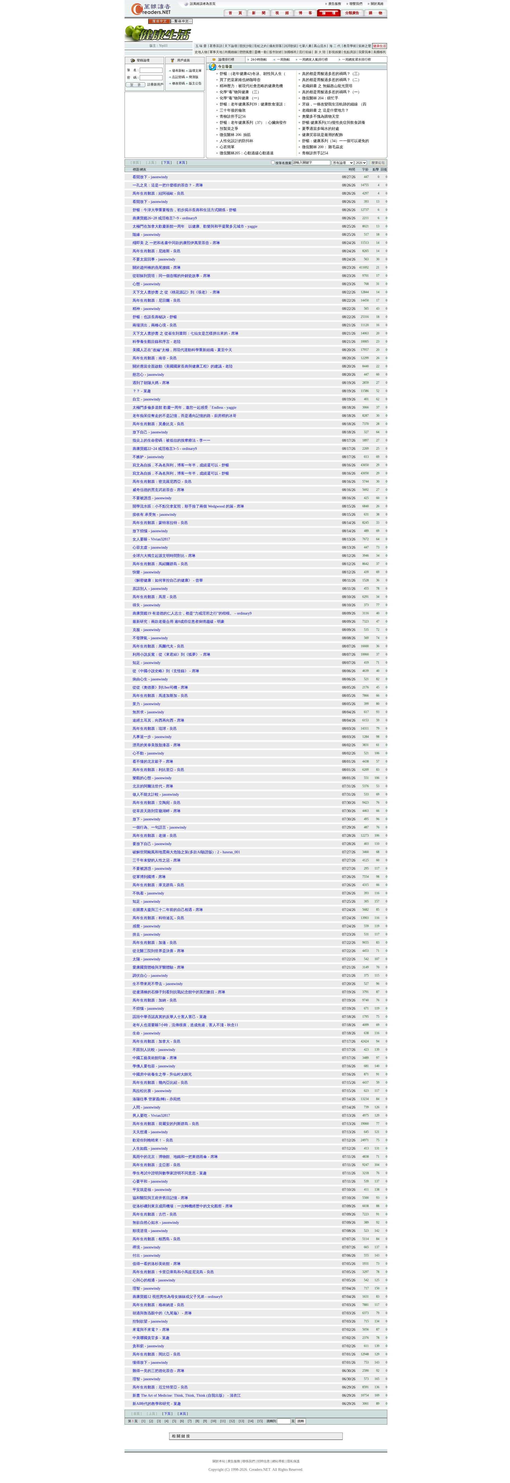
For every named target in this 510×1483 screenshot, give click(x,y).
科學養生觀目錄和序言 (151, 342)
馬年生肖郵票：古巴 (149, 1214)
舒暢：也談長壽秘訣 (149, 317)
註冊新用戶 (155, 84)
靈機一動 (260, 52)
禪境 (136, 1247)
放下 (136, 819)
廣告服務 (334, 4)
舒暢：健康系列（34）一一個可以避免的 (335, 141)
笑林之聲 (364, 46)
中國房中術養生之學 (149, 1074)
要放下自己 (142, 844)
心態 (136, 284)
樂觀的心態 (142, 778)
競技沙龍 (245, 46)
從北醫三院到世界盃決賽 (153, 951)
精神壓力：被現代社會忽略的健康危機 (251, 86)
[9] (205, 1421)
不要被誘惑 (142, 498)
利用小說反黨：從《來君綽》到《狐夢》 (166, 655)
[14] (250, 1421)
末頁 (182, 162)
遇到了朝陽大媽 (146, 383)
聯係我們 (248, 1461)
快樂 (136, 572)
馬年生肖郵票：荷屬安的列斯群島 (160, 1124)
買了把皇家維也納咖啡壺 (240, 80)
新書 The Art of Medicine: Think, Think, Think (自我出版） (179, 1395)
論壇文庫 (195, 71)
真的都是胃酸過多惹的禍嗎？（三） (332, 74)
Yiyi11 (163, 46)
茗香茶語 (216, 46)
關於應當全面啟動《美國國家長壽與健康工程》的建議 (177, 366)
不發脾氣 (140, 638)
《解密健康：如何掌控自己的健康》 (162, 580)
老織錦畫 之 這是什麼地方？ (325, 110)
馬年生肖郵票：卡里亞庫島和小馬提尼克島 (168, 1272)
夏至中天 (224, 350)
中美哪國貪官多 (146, 1338)
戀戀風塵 (245, 52)
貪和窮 (138, 1346)
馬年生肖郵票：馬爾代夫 (153, 646)
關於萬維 (377, 4)
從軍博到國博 (144, 877)
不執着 (138, 893)
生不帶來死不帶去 (147, 984)
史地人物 (201, 52)
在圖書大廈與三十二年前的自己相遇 (162, 910)
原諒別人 (140, 589)
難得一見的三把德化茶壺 (153, 1371)
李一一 (204, 440)
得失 (136, 605)
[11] (223, 1421)
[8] (197, 1421)
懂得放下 (140, 1363)
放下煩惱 (140, 531)
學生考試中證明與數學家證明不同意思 (164, 1173)
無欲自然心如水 (146, 1223)
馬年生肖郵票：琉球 (149, 729)
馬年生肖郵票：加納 (149, 1000)
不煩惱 (138, 1009)
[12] (232, 1421)
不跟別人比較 (144, 1050)
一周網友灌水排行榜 (356, 59)
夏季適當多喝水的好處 (320, 129)
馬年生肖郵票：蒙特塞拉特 (155, 523)
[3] (159, 1421)
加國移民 (290, 52)
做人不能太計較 (146, 794)
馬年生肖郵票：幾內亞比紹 (155, 1083)
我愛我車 (364, 52)
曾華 (199, 580)
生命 (136, 1033)
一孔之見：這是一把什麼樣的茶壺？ (162, 185)
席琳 (199, 185)
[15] (260, 1421)
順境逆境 (140, 1231)
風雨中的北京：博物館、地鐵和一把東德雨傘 (170, 1157)
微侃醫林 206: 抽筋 (235, 135)
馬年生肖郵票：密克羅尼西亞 (157, 482)
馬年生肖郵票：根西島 (151, 1239)
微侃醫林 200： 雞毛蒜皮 (322, 147)
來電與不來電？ (146, 1330)
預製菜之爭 (229, 129)
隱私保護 (293, 1461)
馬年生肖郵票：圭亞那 (151, 1165)
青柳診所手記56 (233, 116)
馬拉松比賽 (142, 1091)
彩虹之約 (260, 46)
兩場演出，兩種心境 (149, 325)
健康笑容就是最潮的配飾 (322, 135)
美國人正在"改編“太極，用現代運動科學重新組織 (173, 350)
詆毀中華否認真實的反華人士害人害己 (164, 1017)
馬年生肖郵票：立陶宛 (151, 803)
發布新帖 (178, 71)
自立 (136, 399)
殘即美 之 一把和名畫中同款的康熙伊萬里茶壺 (171, 243)
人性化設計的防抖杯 (236, 141)
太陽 (136, 959)
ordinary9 (189, 218)
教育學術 (349, 46)
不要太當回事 (144, 259)
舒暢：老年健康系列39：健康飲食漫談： (253, 104)
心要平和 (140, 1181)
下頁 (166, 162)
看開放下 (140, 177)
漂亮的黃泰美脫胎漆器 (151, 745)
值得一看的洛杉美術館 (151, 1264)
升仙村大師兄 (180, 1074)
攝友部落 (275, 46)
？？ (136, 391)
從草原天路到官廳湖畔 (151, 811)
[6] (182, 1421)
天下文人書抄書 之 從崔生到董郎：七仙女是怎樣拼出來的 (180, 333)
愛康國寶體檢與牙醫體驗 (153, 967)
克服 (136, 630)
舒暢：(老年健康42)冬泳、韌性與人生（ (253, 74)
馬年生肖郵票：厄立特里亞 (155, 1387)
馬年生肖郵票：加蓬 (149, 943)
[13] (241, 1421)
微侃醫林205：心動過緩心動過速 (247, 153)
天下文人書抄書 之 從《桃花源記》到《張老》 (171, 292)
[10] (213, 1421)
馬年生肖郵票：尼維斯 (151, 251)
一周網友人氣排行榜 (313, 59)
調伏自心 (140, 976)
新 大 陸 (320, 52)
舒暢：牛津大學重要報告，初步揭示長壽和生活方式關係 (179, 210)
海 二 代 (335, 46)
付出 (136, 1256)
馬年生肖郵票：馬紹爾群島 (155, 564)
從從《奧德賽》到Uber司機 (155, 687)
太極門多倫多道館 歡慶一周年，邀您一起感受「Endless (178, 408)
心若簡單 (227, 147)
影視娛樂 (335, 52)
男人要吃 (140, 1116)
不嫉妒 (138, 457)
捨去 (136, 934)
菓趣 (147, 391)
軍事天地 (216, 52)
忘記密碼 (178, 77)
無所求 (138, 712)
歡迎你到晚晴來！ (147, 1140)
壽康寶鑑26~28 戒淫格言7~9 (156, 218)
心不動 (138, 753)
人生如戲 (140, 1148)
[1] (143, 1421)
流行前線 (305, 52)
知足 (136, 663)
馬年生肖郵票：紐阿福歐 (153, 193)
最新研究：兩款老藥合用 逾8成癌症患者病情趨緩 (173, 622)
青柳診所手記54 (315, 153)
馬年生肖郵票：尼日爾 (151, 300)
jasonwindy (159, 177)
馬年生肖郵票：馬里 (149, 597)
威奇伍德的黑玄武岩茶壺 (153, 490)
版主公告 (195, 83)
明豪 (220, 622)
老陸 (177, 342)
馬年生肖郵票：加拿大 (151, 1041)
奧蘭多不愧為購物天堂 (320, 116)
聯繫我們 (356, 4)
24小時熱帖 (259, 59)
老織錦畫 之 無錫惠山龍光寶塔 (327, 86)
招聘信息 (263, 1461)
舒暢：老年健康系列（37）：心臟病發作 (253, 123)
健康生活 (379, 46)
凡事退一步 (142, 737)
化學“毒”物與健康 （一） (240, 98)
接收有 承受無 (144, 515)
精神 (136, 309)
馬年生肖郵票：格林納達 (153, 1305)
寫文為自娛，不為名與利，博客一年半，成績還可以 (175, 465)
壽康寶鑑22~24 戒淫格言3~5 (156, 449)
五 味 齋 (201, 46)
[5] (174, 1421)
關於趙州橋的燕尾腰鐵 (151, 268)
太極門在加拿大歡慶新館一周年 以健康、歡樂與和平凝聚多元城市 (188, 226)
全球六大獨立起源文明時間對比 (159, 556)
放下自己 (140, 432)
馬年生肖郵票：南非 (149, 358)
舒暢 (232, 210)
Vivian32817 (160, 539)
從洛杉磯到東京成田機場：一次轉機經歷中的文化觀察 (177, 1206)
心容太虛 (140, 547)
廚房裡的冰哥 (225, 416)
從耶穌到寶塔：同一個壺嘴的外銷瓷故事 (166, 276)
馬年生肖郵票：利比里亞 (153, 770)
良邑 (180, 193)
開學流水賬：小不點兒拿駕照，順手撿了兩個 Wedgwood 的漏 (183, 506)
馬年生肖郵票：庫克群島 (153, 885)
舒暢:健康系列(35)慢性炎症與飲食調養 (333, 123)
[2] (151, 1421)
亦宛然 (175, 1099)
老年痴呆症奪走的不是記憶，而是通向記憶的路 (172, 416)
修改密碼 (178, 83)
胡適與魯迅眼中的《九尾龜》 (157, 1313)
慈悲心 (138, 375)
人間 (136, 1107)
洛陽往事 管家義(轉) (149, 1099)
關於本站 (218, 1461)
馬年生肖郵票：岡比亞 (151, 1354)
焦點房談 (349, 52)
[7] (190, 1421)
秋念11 (232, 1025)
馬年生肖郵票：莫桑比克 (153, 424)
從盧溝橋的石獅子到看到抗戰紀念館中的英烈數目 (173, 992)
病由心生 (140, 679)
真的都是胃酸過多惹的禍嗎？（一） (332, 92)
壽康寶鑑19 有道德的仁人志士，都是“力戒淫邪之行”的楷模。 (183, 613)
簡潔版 (193, 77)
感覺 (136, 926)
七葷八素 (305, 46)
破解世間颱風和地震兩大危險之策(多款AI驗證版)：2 (176, 852)
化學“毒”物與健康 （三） (240, 92)
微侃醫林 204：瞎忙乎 (320, 98)
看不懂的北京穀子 (147, 762)
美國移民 (379, 52)
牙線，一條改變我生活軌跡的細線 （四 (334, 104)
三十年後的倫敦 (233, 110)
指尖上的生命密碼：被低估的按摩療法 (164, 440)
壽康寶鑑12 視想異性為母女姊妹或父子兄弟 (168, 1297)
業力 (136, 704)
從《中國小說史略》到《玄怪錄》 (160, 671)
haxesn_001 (231, 852)
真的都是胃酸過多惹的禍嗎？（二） (332, 80)
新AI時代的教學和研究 (151, 1404)
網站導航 (278, 1461)
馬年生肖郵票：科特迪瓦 (153, 918)
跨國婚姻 (230, 52)
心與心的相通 (144, 1280)
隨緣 (136, 235)
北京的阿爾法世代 (147, 786)
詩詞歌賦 (290, 46)
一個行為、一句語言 (149, 827)
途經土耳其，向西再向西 (153, 720)
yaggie (252, 226)
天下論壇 (230, 46)
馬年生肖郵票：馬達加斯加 (155, 696)
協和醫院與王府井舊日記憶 (155, 1198)
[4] (166, 1421)
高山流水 (320, 46)
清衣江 (235, 1395)
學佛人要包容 (144, 1066)
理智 (136, 1288)
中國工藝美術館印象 (149, 1058)
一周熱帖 (283, 59)
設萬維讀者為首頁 (202, 4)
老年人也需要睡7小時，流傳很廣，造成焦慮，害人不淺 (178, 1025)
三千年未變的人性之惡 (151, 860)
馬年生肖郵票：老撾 (149, 836)
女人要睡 (140, 539)
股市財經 (275, 52)
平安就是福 (142, 1190)
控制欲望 (140, 1321)
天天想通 (140, 1132)
